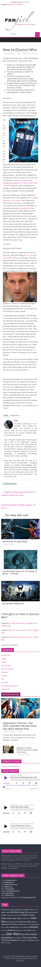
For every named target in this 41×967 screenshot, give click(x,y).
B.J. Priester (24, 909)
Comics (36, 909)
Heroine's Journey (7, 669)
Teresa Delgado (17, 938)
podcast (33, 926)
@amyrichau (9, 895)
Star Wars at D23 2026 (15, 4)
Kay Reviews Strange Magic (15, 541)
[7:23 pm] (2, 606)
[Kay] (8, 421)
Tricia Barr (30, 940)
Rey (15, 930)
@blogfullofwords (13, 891)
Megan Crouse (19, 927)
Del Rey (14, 912)
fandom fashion (33, 912)
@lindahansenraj (11, 884)
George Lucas (10, 922)
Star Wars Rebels (29, 934)
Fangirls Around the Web (14, 915)
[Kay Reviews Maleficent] (20, 582)
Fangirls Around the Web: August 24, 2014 (18, 506)
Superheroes (5, 689)
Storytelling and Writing (9, 686)
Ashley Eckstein (15, 910)
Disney (21, 912)
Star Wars (4, 682)
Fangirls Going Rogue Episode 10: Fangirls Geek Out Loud (18, 494)
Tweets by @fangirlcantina (10, 766)
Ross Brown (28, 930)
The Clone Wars (30, 937)
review (10, 930)
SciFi (2, 679)
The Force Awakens (9, 940)
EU (26, 912)
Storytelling (6, 937)
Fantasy (4, 662)
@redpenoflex (9, 882)
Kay (19, 53)
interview (20, 924)
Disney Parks (5, 655)
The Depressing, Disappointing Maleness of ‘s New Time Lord (20, 183)
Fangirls (3, 915)
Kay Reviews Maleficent (13, 603)
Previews (4, 676)
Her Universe (20, 922)
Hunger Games (31, 922)
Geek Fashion (6, 665)
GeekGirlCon (26, 918)
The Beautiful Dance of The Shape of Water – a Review (19, 572)
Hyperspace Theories (9, 924)
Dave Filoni (5, 912)
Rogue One (20, 930)
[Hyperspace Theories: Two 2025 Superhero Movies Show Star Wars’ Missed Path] (20, 699)
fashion (9, 918)
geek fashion (17, 918)
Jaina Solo (27, 924)
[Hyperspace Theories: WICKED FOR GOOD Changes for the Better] (8, 747)
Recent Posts (15, 415)
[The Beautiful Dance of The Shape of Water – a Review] (20, 550)
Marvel (12, 927)
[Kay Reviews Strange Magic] (20, 520)
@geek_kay (8, 887)
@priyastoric (9, 893)
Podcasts (4, 672)
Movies (26, 927)
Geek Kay (34, 53)
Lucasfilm (6, 927)
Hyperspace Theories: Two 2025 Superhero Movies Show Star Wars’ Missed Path (19, 725)
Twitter (6, 408)
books (31, 910)
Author (6, 415)
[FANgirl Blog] (3, 39)
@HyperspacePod (29, 897)
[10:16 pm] (2, 576)
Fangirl (3, 659)
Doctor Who (26, 53)
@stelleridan (10, 889)
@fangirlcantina (11, 880)
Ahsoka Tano (5, 910)
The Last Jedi (22, 940)
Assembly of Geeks (27, 208)
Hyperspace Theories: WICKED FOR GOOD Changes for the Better (27, 750)
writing (8, 942)
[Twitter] (35, 421)
